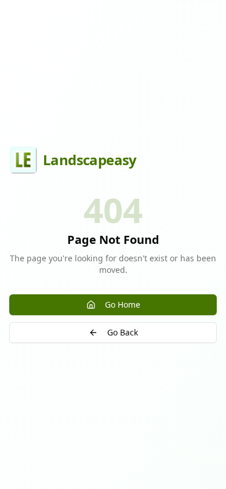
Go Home (122, 304)
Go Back (122, 332)
